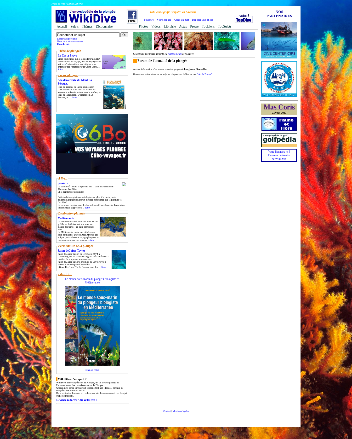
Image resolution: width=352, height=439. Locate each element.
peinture (63, 183)
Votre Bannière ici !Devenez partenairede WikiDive (279, 155)
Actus (183, 26)
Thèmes (87, 26)
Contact (167, 411)
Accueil (62, 26)
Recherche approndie (67, 38)
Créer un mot (181, 19)
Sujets (74, 26)
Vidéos (155, 26)
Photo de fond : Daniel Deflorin (67, 3)
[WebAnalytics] (176, 418)
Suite (60, 69)
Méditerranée (66, 218)
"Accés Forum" (204, 74)
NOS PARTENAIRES (279, 14)
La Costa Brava (67, 55)
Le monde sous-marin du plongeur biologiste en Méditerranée (92, 280)
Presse (194, 26)
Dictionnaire (104, 26)
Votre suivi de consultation (70, 41)
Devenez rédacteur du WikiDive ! (76, 400)
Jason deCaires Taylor (71, 250)
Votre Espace (164, 19)
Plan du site (63, 44)
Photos (143, 26)
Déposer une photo (202, 19)
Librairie (170, 26)
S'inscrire (149, 19)
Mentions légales (181, 411)
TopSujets (224, 26)
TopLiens (208, 26)
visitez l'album (175, 53)
